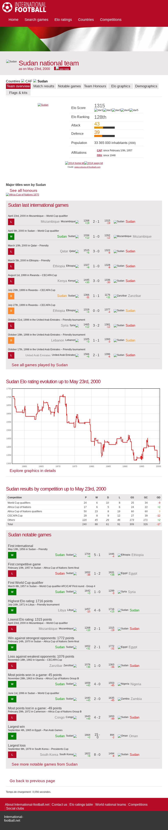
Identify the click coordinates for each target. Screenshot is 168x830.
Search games (36, 20)
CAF (28, 81)
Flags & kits (18, 93)
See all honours (23, 190)
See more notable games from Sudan (45, 764)
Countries (86, 20)
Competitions (110, 20)
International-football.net (13, 818)
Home (13, 20)
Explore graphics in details (33, 470)
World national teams (110, 804)
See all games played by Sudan (40, 365)
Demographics (146, 86)
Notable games (69, 86)
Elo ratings (63, 20)
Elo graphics (120, 86)
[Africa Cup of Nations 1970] (22, 194)
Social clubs (15, 808)
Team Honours (95, 86)
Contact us (59, 804)
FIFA (99, 155)
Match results (43, 86)
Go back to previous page (32, 781)
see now (64, 69)
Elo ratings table (81, 804)
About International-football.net (27, 804)
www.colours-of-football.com (87, 167)
